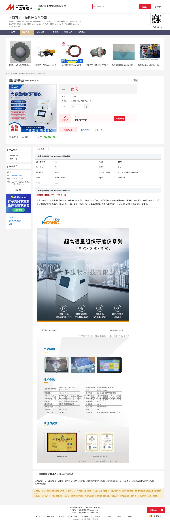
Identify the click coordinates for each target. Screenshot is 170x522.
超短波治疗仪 (40, 481)
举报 (26, 137)
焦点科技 (88, 519)
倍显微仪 (126, 481)
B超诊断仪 (52, 481)
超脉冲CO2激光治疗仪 (95, 481)
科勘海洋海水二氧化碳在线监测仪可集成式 (153, 65)
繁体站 (119, 516)
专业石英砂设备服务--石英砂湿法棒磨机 (100, 65)
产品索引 (12, 217)
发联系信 (68, 129)
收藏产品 (14, 137)
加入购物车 (86, 129)
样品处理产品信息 (76, 507)
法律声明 (108, 516)
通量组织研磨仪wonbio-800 (88, 510)
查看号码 (120, 118)
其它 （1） (14, 159)
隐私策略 (85, 516)
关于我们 (39, 516)
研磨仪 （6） (14, 156)
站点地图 (73, 516)
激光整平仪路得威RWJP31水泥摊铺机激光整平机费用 (53, 65)
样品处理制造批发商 (93, 507)
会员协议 (97, 516)
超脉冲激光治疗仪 (114, 481)
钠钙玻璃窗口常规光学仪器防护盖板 (125, 65)
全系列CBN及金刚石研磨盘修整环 (21, 65)
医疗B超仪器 (40, 483)
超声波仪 (68, 481)
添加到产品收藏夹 (15, 221)
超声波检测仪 (79, 481)
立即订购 (99, 129)
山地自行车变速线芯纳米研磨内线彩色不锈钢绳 (77, 65)
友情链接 (130, 516)
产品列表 (14, 73)
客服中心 (62, 516)
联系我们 (50, 516)
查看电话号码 (17, 175)
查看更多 (18, 190)
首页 (7, 73)
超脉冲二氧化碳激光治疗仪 (143, 481)
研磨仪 (21, 73)
